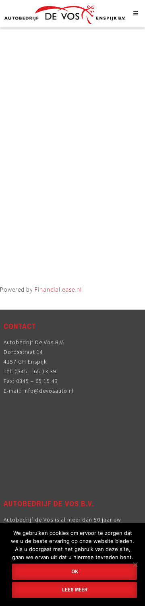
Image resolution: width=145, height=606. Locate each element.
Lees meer (74, 589)
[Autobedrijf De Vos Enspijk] (66, 19)
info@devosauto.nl (48, 390)
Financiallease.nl (58, 289)
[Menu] (137, 13)
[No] (135, 564)
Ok (74, 571)
